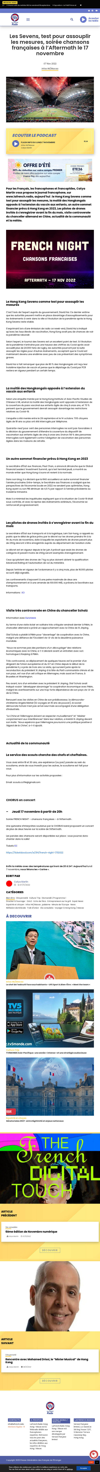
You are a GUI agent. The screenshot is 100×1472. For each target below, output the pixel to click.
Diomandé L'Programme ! (54, 898)
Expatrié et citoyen (15, 904)
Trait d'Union (33, 907)
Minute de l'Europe (60, 904)
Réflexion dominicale (16, 907)
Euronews (30, 617)
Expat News (77, 901)
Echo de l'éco (39, 901)
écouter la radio (94, 19)
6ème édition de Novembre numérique (31, 1231)
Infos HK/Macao (27, 145)
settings (70, 1469)
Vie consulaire (46, 907)
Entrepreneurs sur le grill (59, 901)
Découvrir (50, 1250)
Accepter (83, 1468)
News (72, 904)
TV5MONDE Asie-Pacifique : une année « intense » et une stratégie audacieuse (46, 1052)
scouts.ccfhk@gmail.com (26, 782)
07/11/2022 (26, 1236)
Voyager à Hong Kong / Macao (69, 907)
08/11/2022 (27, 1367)
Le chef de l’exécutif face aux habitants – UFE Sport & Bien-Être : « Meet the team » (48, 984)
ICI (23, 592)
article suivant (7, 1341)
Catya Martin (21, 881)
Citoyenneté (22, 898)
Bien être (10, 898)
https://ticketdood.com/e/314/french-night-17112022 (34, 852)
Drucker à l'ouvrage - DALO (19, 901)
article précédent (9, 1213)
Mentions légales (15, 1426)
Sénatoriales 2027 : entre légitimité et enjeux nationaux (35, 1121)
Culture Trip (34, 898)
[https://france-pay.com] (50, 170)
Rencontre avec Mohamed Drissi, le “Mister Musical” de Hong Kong (46, 1361)
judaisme (46, 904)
